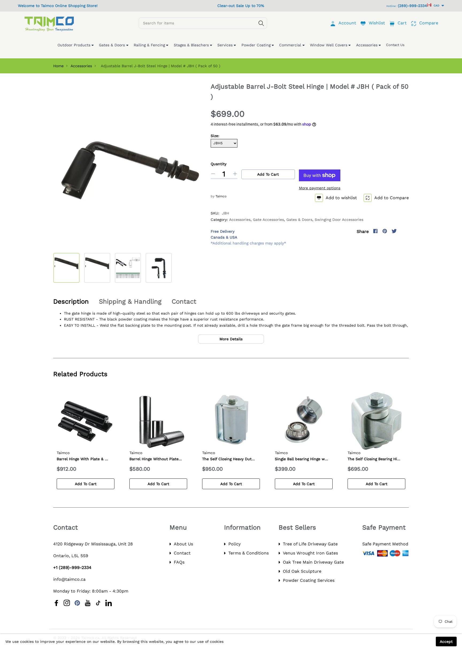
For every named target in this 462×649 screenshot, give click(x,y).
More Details (231, 339)
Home (58, 66)
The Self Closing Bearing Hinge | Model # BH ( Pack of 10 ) (400, 459)
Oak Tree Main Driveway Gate (313, 562)
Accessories (81, 66)
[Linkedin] (108, 603)
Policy (234, 543)
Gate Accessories (268, 219)
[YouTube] (87, 603)
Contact (182, 553)
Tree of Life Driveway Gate (310, 543)
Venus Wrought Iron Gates (310, 553)
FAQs (179, 562)
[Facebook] (375, 231)
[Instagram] (403, 231)
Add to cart (268, 174)
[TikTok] (98, 603)
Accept (446, 641)
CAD (435, 5)
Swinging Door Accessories (339, 219)
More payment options (319, 188)
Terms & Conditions (248, 553)
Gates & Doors (299, 219)
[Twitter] (394, 231)
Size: (215, 136)
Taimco (220, 196)
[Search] (261, 23)
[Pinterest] (384, 231)
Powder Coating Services (308, 580)
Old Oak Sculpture (302, 571)
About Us (183, 543)
